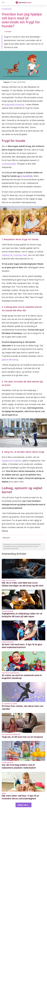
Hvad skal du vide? (9, 580)
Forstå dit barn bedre (10, 673)
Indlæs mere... (23, 805)
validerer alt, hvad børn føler (14, 255)
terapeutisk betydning (14, 104)
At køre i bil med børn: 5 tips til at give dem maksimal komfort (22, 646)
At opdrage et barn (9, 704)
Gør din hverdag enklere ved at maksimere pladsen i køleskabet (19, 766)
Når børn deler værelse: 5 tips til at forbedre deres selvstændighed (20, 797)
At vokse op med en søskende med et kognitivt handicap (22, 676)
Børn (4, 793)
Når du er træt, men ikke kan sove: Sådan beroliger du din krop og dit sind (22, 584)
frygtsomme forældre (11, 460)
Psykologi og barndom (11, 734)
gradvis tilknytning (10, 359)
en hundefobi (26, 176)
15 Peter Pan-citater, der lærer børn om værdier (22, 707)
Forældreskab (6, 9)
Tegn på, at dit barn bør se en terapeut (22, 737)
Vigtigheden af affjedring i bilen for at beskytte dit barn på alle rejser (22, 615)
